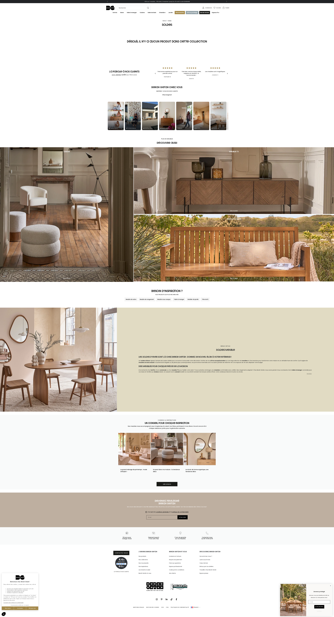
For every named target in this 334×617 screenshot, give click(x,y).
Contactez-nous (121, 553)
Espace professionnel (175, 566)
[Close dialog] (330, 586)
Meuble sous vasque (163, 299)
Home (164, 20)
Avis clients (172, 573)
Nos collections (143, 560)
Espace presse (204, 573)
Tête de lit (205, 299)
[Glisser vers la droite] (226, 1)
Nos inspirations (143, 566)
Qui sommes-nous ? (206, 556)
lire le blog (167, 484)
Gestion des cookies (152, 607)
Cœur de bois (204, 563)
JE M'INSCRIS (319, 606)
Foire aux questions (175, 563)
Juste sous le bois (205, 560)
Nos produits (142, 556)
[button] (133, 8)
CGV (162, 607)
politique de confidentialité (180, 512)
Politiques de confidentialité (180, 607)
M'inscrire (182, 517)
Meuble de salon (131, 299)
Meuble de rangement (147, 299)
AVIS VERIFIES (116, 75)
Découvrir (67, 278)
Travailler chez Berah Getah (208, 570)
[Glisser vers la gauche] (107, 1)
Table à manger (179, 299)
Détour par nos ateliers (206, 566)
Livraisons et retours (175, 556)
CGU (167, 607)
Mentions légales (138, 607)
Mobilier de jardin (193, 299)
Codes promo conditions (176, 570)
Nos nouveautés (143, 563)
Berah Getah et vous (145, 573)
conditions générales (162, 512)
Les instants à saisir (144, 570)
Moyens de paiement (175, 560)
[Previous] (156, 73)
